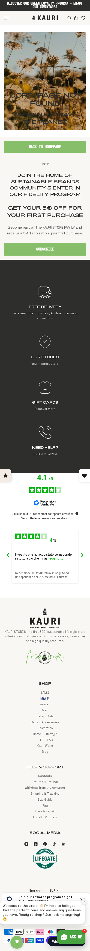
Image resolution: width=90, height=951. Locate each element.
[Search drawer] (69, 18)
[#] (45, 81)
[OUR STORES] (45, 350)
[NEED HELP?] (45, 441)
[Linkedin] (63, 844)
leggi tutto (56, 558)
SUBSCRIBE (45, 249)
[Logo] (45, 18)
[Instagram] (26, 844)
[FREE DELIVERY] (45, 302)
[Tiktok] (54, 844)
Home (45, 164)
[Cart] (76, 18)
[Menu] (7, 18)
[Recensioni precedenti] (8, 556)
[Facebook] (35, 844)
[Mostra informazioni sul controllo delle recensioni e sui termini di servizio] (77, 513)
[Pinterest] (45, 844)
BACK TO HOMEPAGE (45, 147)
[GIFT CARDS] (45, 396)
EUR (52, 891)
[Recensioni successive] (82, 556)
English (35, 891)
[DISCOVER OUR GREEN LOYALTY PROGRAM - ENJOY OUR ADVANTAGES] (45, 5)
